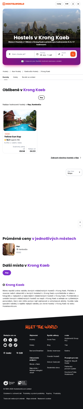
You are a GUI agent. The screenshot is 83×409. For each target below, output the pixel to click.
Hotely (32, 345)
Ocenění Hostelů (53, 356)
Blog (48, 345)
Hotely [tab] (15, 77)
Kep (6, 273)
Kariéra (67, 351)
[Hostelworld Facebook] (5, 340)
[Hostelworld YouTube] (5, 345)
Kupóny (49, 393)
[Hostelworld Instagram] (15, 340)
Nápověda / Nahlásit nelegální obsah (36, 370)
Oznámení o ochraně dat (12, 393)
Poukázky (57, 393)
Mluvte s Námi (35, 364)
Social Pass (51, 339)
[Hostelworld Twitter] (10, 340)
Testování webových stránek (14, 398)
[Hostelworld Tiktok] (15, 345)
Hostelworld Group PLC (71, 339)
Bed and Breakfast (36, 351)
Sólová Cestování (53, 362)
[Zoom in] (80, 222)
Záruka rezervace (53, 351)
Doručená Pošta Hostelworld (70, 373)
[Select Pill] (73, 4)
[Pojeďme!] (73, 54)
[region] (41, 198)
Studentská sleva (53, 367)
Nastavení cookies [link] (44, 398)
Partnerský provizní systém (70, 368)
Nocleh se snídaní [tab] (28, 77)
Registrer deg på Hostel (71, 362)
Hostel (7, 134)
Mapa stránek (31, 398)
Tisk (66, 345)
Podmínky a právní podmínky (34, 393)
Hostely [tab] (6, 77)
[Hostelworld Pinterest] (10, 345)
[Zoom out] (80, 226)
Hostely (32, 339)
